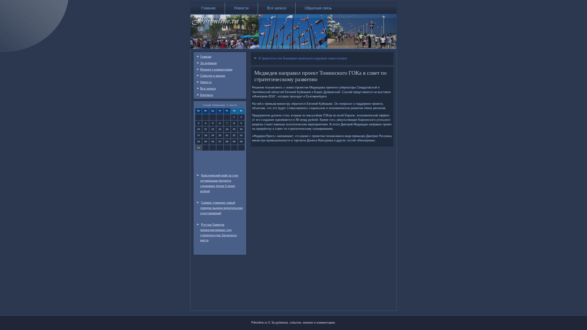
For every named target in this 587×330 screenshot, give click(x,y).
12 (212, 129)
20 (220, 135)
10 (198, 129)
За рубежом (208, 63)
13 (220, 129)
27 (220, 141)
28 (227, 141)
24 (198, 141)
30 (241, 141)
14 (227, 129)
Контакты (206, 95)
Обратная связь (318, 8)
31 (198, 147)
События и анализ (212, 75)
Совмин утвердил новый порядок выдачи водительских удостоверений (221, 208)
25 (205, 141)
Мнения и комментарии (216, 69)
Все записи (276, 8)
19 (212, 135)
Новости (241, 8)
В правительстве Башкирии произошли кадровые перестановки (303, 58)
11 (205, 129)
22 (234, 135)
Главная (208, 8)
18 (205, 135)
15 (234, 129)
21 (227, 135)
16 (241, 129)
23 (241, 135)
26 (212, 141)
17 (198, 135)
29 (234, 141)
